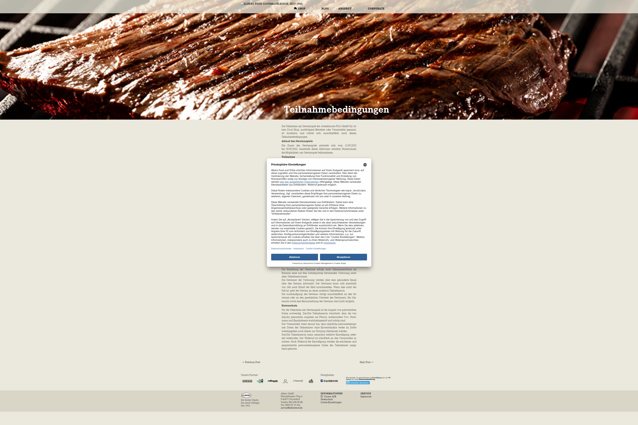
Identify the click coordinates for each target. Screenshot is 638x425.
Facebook (331, 381)
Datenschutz (327, 399)
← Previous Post (251, 362)
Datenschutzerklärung (367, 379)
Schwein (348, 28)
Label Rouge (347, 19)
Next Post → (366, 362)
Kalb (342, 10)
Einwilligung (377, 377)
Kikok (342, 23)
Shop (301, 8)
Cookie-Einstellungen (331, 402)
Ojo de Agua (347, 1)
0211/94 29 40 (296, 402)
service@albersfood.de (291, 408)
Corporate (376, 8)
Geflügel (349, 15)
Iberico (344, 32)
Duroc (343, 36)
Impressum (366, 396)
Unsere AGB (330, 396)
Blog (325, 8)
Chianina (345, 6)
